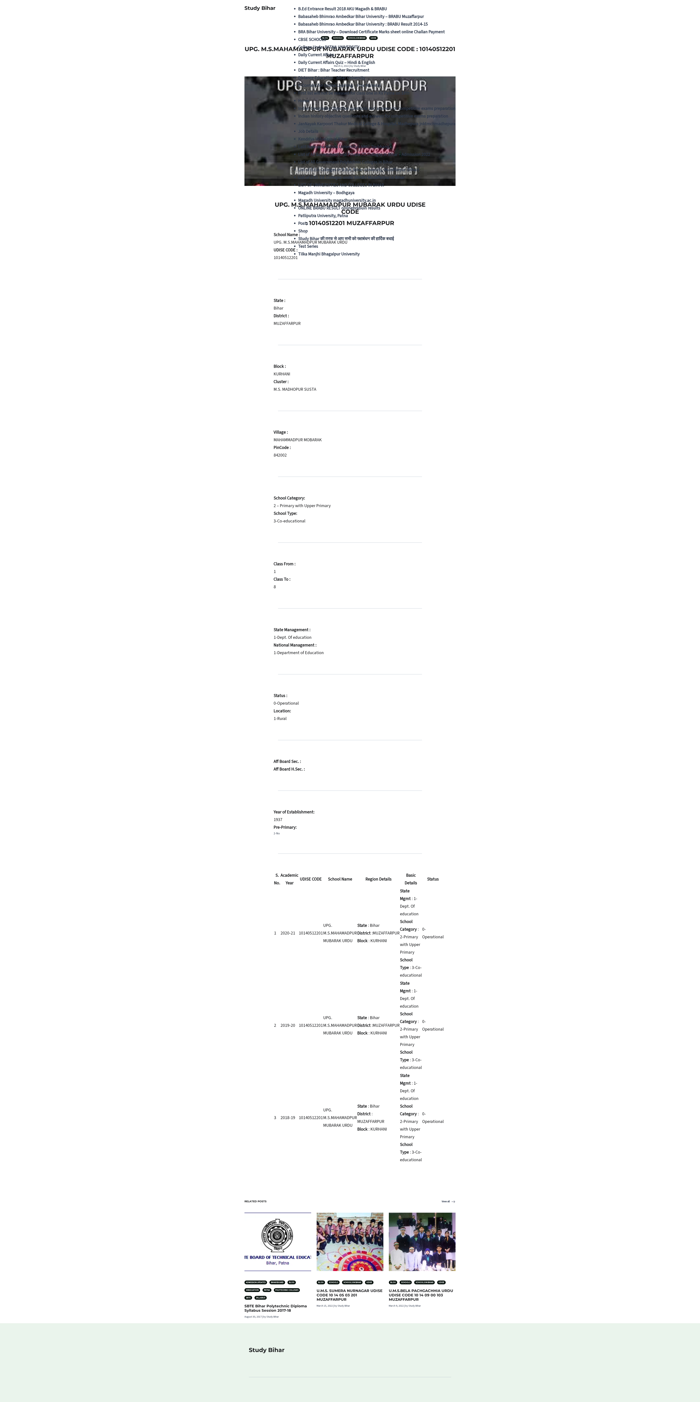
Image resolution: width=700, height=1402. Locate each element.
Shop (303, 231)
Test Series (308, 246)
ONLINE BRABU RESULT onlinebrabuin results (339, 208)
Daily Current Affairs (316, 55)
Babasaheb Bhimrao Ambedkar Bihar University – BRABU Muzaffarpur (361, 16)
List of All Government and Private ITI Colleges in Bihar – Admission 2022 (364, 154)
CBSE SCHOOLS (312, 39)
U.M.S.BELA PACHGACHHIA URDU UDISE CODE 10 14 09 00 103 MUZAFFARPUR (421, 1295)
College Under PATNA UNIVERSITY (328, 47)
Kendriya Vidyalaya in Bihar (323, 139)
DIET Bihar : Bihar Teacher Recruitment (333, 70)
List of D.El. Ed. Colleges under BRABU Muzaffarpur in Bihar (351, 177)
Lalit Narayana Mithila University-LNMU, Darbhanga (345, 147)
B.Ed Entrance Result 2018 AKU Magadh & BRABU (342, 9)
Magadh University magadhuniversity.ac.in (337, 200)
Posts (303, 223)
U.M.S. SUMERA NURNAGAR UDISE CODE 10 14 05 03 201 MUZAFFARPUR (349, 1295)
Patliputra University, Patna (323, 216)
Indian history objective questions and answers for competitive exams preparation (373, 116)
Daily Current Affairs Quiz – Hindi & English (336, 62)
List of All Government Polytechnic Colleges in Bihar (345, 162)
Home (303, 101)
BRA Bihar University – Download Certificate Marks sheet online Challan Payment (371, 32)
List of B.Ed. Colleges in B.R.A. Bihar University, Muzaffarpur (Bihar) (358, 170)
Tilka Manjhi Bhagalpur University (329, 254)
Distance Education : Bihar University (331, 78)
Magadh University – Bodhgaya (326, 193)
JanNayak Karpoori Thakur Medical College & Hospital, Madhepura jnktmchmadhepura (377, 124)
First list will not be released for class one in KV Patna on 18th (354, 93)
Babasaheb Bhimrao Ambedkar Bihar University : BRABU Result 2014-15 (363, 24)
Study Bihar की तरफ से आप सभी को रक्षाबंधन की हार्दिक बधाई (346, 238)
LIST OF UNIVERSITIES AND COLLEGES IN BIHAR (341, 185)
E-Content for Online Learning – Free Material (339, 85)
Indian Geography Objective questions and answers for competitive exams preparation (377, 108)
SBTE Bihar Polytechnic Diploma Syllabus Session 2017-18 (275, 1308)
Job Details (308, 131)
